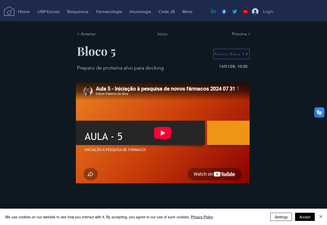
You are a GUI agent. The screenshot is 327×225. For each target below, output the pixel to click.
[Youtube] (245, 11)
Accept (304, 216)
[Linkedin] (213, 11)
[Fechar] (321, 217)
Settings (281, 216)
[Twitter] (235, 11)
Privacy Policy (202, 216)
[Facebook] (224, 11)
